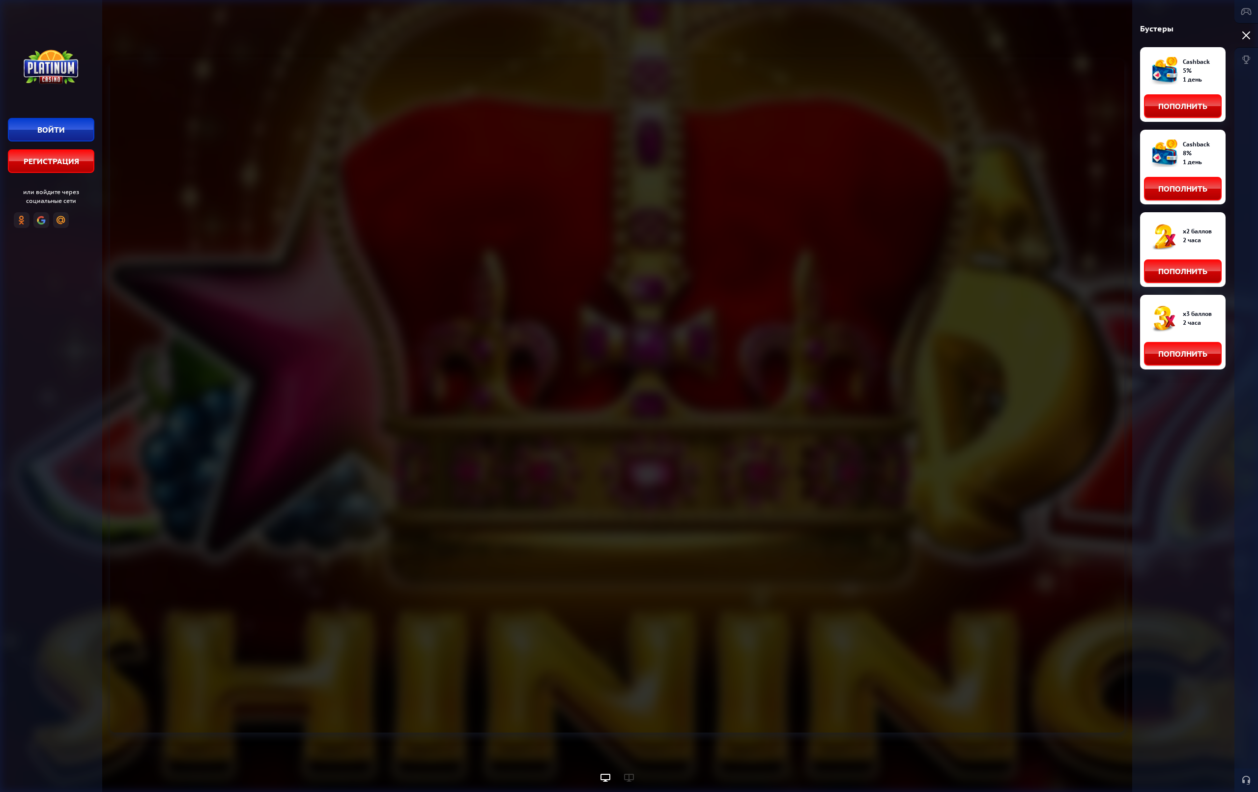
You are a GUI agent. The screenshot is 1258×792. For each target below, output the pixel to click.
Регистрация (51, 161)
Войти (51, 130)
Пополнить (1182, 106)
